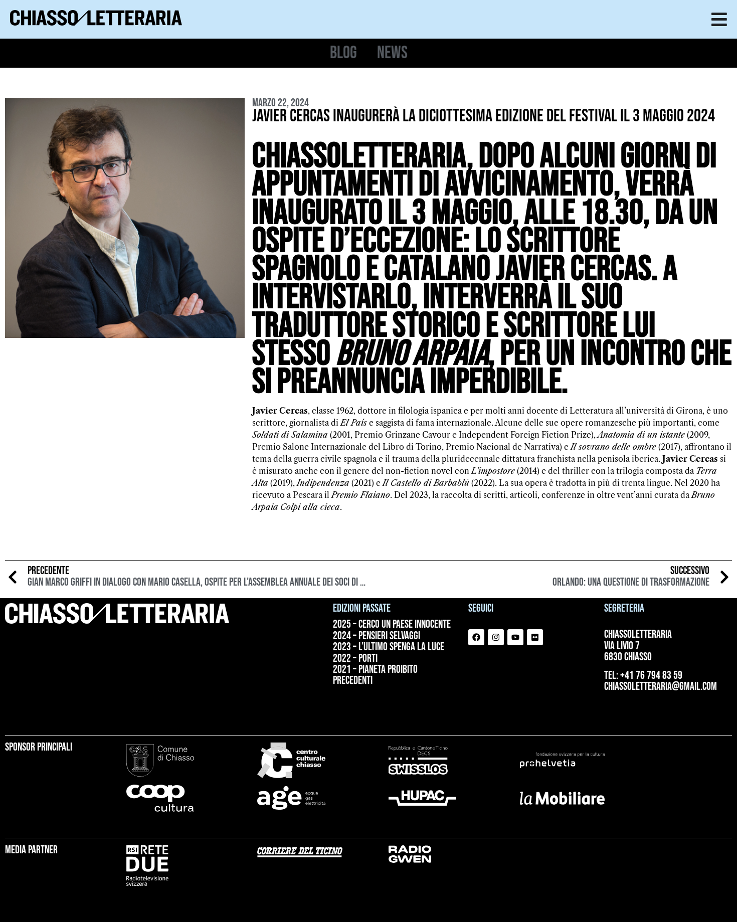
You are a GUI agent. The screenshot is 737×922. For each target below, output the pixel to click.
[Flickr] (535, 637)
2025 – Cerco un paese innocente (392, 624)
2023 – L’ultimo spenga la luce (388, 647)
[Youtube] (515, 637)
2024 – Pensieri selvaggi (376, 636)
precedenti (353, 680)
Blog (343, 53)
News (392, 53)
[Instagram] (496, 637)
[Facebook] (476, 637)
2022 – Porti (355, 658)
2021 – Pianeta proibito (375, 669)
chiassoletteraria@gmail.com (660, 686)
